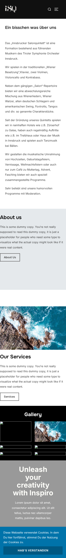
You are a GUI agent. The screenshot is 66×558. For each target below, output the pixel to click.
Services (9, 396)
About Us (10, 257)
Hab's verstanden (33, 550)
